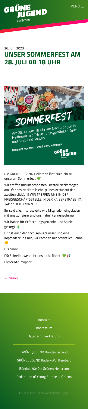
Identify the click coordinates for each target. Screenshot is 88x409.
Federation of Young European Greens (44, 376)
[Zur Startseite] (25, 16)
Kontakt (44, 319)
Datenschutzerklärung (44, 336)
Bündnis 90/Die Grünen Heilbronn (44, 368)
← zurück (11, 277)
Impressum (44, 327)
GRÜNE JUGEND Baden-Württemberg (44, 360)
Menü (75, 6)
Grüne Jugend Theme (31, 393)
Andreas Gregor (59, 393)
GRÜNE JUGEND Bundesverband (44, 352)
